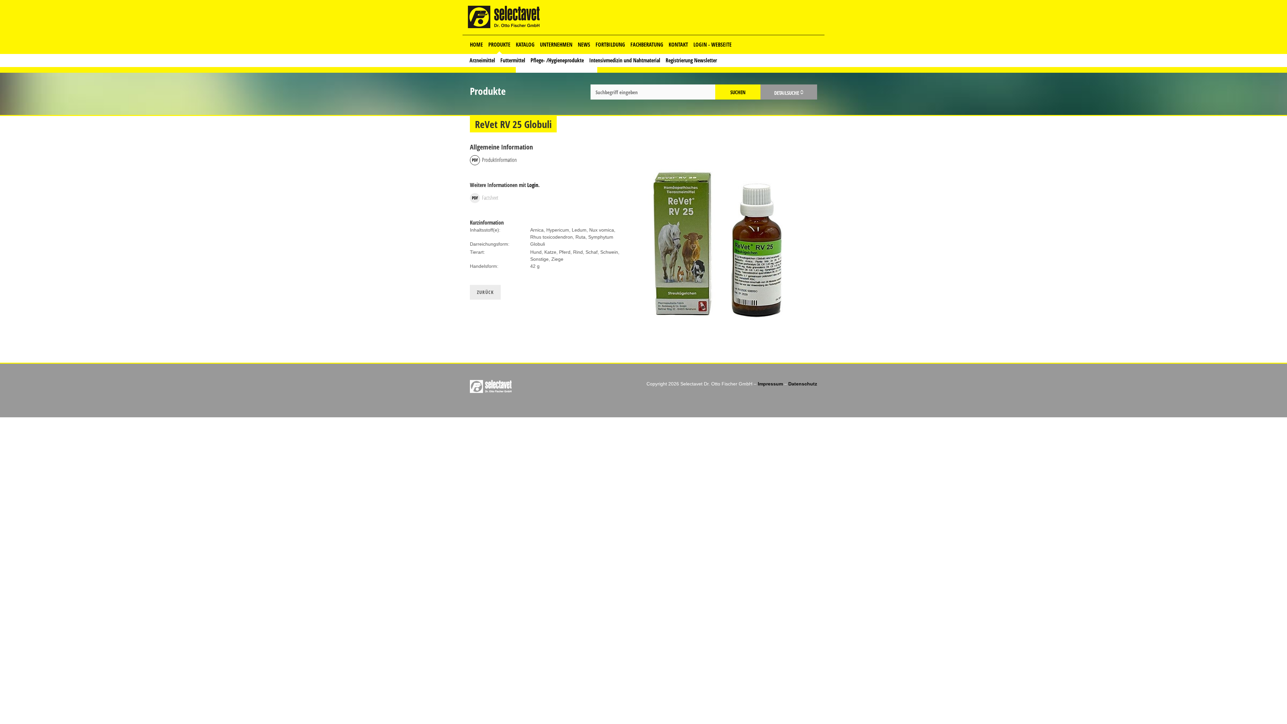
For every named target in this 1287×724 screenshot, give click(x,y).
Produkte (499, 44)
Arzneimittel (482, 60)
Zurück (485, 292)
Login (532, 185)
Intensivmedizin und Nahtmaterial (624, 60)
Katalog (525, 44)
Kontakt (678, 44)
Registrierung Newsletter (691, 60)
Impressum (770, 383)
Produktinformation (499, 160)
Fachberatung (646, 44)
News (584, 44)
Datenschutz (802, 383)
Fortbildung (610, 44)
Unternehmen (556, 44)
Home (476, 44)
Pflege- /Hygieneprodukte (557, 60)
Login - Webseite (712, 44)
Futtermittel (512, 60)
